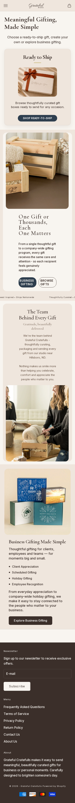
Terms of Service (16, 714)
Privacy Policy (14, 721)
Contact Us (12, 734)
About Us (10, 741)
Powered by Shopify (54, 786)
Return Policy (13, 727)
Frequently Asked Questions (24, 707)
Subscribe (17, 686)
